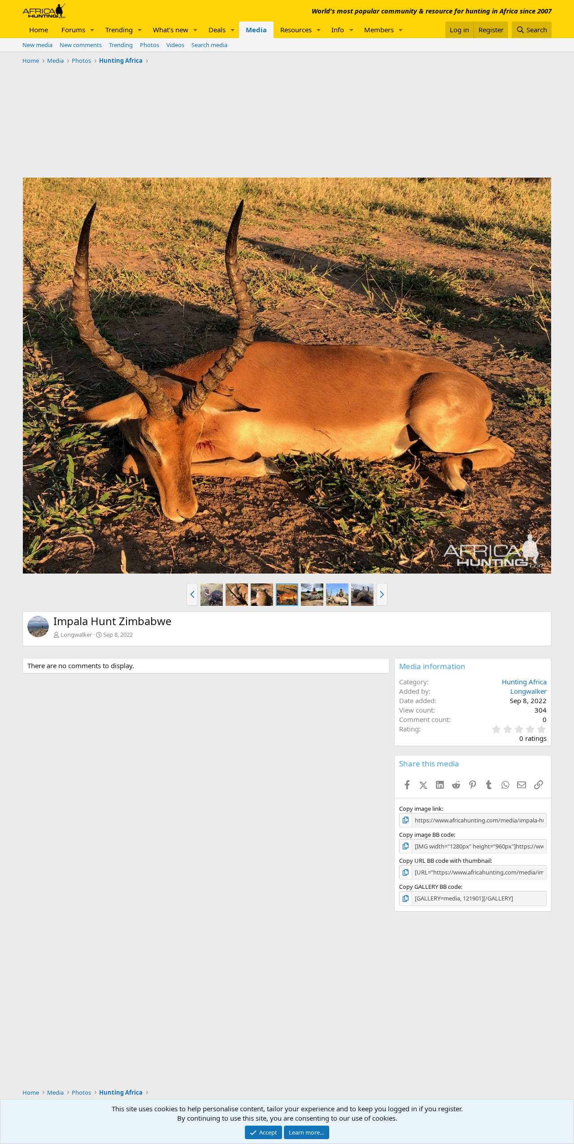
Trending (119, 29)
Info (337, 29)
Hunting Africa (524, 681)
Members (379, 29)
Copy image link (420, 809)
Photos (149, 45)
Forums (73, 29)
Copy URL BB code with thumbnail (445, 861)
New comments (81, 45)
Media (256, 29)
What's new (170, 29)
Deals (217, 29)
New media (37, 45)
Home (38, 29)
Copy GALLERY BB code (430, 887)
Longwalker (76, 635)
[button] (92, 30)
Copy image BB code (426, 835)
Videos (175, 45)
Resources (296, 29)
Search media (209, 45)
